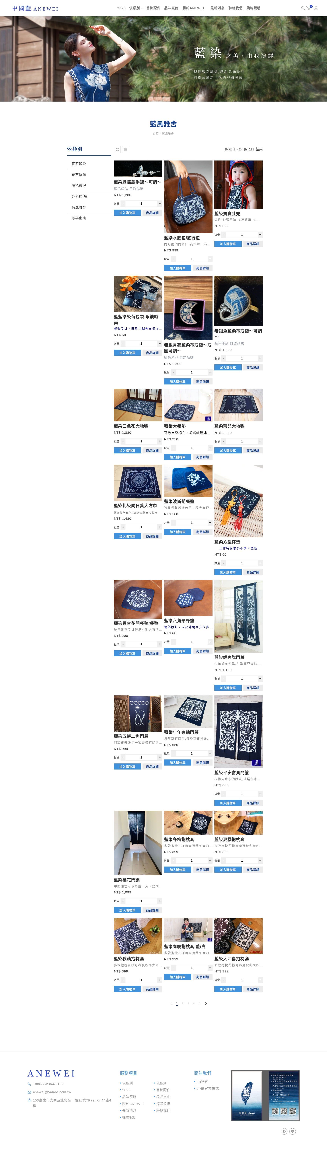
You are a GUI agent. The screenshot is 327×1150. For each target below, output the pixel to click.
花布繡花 (79, 175)
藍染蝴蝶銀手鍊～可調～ (138, 182)
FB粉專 (202, 1082)
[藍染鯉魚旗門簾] (238, 616)
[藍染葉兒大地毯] (238, 405)
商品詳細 (152, 212)
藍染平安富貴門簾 (231, 772)
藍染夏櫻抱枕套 (229, 839)
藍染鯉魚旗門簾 (229, 657)
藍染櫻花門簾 (127, 880)
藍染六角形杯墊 (179, 620)
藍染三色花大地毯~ (132, 426)
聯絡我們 (235, 8)
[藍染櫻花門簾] (138, 843)
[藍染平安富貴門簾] (238, 731)
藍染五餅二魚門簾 (131, 736)
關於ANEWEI (193, 8)
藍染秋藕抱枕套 (129, 958)
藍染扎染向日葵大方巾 (135, 505)
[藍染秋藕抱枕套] (138, 936)
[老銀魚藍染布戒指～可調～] (238, 301)
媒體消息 (163, 1104)
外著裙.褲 (79, 196)
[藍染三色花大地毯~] (138, 405)
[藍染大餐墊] (188, 405)
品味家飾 (171, 8)
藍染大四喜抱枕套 (231, 958)
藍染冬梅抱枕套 (179, 839)
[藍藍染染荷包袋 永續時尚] (138, 294)
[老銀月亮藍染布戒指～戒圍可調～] (188, 308)
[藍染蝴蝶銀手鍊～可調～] (138, 168)
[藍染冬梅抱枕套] (188, 823)
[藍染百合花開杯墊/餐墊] (138, 599)
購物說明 (254, 8)
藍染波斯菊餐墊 (179, 501)
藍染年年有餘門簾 (181, 732)
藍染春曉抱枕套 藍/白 (185, 946)
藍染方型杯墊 (227, 542)
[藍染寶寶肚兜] (238, 184)
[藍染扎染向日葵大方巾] (138, 483)
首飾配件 (153, 8)
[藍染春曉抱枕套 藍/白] (188, 930)
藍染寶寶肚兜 (227, 213)
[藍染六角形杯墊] (188, 598)
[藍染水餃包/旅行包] (188, 196)
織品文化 (163, 1097)
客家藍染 (79, 164)
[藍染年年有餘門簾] (188, 711)
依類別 (134, 8)
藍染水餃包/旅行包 (182, 238)
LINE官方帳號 (207, 1089)
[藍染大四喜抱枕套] (238, 936)
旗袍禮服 (79, 186)
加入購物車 (127, 212)
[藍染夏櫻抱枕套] (238, 823)
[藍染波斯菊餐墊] (188, 481)
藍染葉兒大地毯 (229, 426)
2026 (121, 8)
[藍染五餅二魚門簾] (138, 713)
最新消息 (217, 8)
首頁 (156, 133)
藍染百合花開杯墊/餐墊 (136, 623)
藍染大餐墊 (175, 426)
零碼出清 (79, 218)
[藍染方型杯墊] (238, 501)
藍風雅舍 (79, 207)
